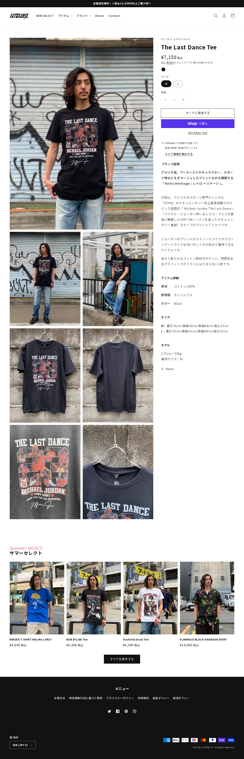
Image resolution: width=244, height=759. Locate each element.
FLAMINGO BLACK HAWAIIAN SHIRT (203, 639)
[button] (216, 15)
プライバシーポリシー (120, 698)
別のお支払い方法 (197, 132)
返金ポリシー (161, 698)
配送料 (170, 62)
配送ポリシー (181, 698)
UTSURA (206, 747)
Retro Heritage (175, 39)
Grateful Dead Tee (136, 639)
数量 (163, 92)
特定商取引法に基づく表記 (85, 698)
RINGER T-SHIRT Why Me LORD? (31, 639)
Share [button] (169, 369)
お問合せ (59, 698)
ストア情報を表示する (179, 154)
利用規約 (143, 698)
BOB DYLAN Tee (77, 639)
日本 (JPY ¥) (20, 745)
